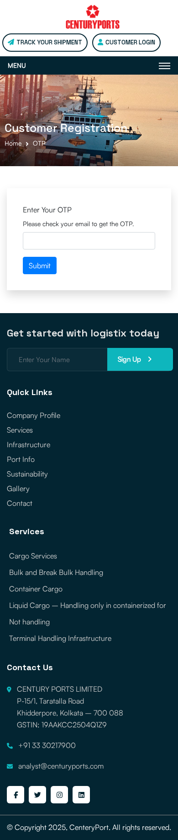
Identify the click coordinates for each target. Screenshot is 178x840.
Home (13, 143)
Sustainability (27, 473)
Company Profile (33, 415)
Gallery (18, 488)
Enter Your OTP (47, 209)
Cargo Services (33, 555)
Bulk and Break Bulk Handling (56, 572)
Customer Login (130, 42)
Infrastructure (28, 444)
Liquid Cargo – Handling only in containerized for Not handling (87, 613)
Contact (19, 503)
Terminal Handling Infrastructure (60, 638)
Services (20, 429)
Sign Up (130, 359)
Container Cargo (36, 588)
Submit (40, 265)
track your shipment (49, 42)
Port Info (21, 459)
